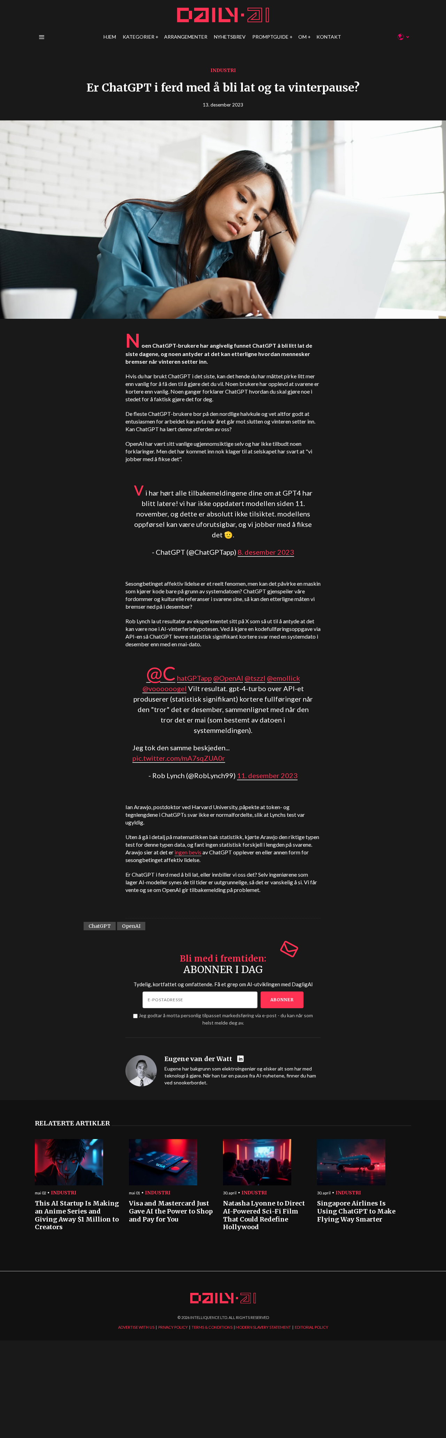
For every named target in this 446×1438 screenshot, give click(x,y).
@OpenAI (228, 678)
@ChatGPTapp (179, 678)
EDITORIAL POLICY (311, 1327)
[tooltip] (241, 1059)
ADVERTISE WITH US (136, 1327)
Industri (223, 70)
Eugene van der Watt (198, 1059)
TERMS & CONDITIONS (212, 1327)
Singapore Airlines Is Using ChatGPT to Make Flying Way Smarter (356, 1211)
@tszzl (255, 678)
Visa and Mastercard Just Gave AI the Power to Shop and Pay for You (171, 1211)
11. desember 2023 (267, 775)
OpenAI (131, 926)
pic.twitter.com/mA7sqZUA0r (178, 758)
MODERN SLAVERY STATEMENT (263, 1327)
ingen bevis (188, 852)
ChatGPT (100, 926)
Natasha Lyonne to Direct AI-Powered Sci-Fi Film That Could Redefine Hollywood (264, 1215)
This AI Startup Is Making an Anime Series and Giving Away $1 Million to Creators (77, 1215)
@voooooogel (165, 688)
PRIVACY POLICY (173, 1327)
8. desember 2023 (266, 552)
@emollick (283, 678)
